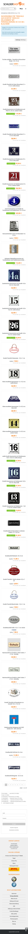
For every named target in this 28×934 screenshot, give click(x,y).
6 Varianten (14, 629)
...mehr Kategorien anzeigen (8, 803)
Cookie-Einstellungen (14, 911)
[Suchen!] (15, 9)
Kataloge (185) (17, 13)
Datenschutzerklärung (14, 903)
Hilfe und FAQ (14, 913)
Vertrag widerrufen (14, 896)
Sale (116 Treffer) (5, 795)
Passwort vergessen (14, 827)
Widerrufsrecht (14, 898)
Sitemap (14, 924)
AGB (14, 906)
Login (4, 813)
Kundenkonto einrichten (14, 830)
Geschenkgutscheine (14, 916)
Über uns (14, 921)
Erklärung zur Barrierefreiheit (14, 908)
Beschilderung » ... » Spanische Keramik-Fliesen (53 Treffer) (14, 801)
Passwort (4, 818)
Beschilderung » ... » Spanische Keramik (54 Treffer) (12, 799)
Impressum (14, 893)
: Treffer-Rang (20, 39)
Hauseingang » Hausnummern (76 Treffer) (10, 796)
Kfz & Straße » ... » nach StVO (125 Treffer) (10, 793)
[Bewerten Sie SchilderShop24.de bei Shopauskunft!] (14, 884)
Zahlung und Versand (14, 901)
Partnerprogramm (14, 919)
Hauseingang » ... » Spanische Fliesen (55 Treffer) (12, 798)
